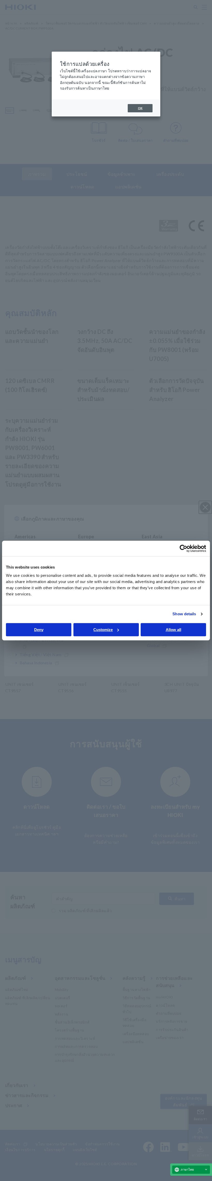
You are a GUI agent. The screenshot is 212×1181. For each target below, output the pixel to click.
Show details (184, 614)
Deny (38, 629)
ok (140, 108)
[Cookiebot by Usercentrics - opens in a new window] (183, 548)
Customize (103, 629)
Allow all (173, 629)
